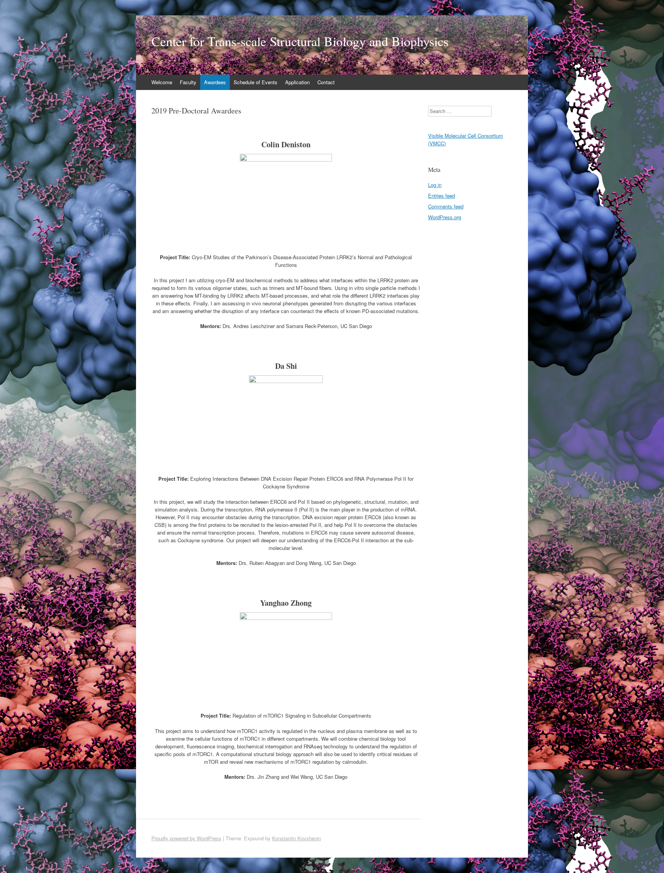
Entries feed (441, 195)
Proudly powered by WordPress (186, 838)
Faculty (188, 82)
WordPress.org (444, 217)
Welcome (161, 82)
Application (297, 82)
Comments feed (445, 206)
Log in (435, 184)
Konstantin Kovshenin (296, 838)
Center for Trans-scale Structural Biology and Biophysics (299, 41)
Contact (326, 82)
